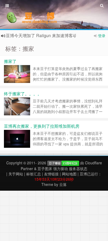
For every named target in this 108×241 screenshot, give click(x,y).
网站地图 (69, 173)
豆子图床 (44, 168)
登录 (101, 35)
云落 (63, 184)
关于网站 (15, 173)
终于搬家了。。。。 (23, 94)
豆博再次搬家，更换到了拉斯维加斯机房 (41, 126)
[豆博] (63, 162)
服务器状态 (78, 168)
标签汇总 (33, 173)
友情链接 (51, 173)
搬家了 (10, 61)
